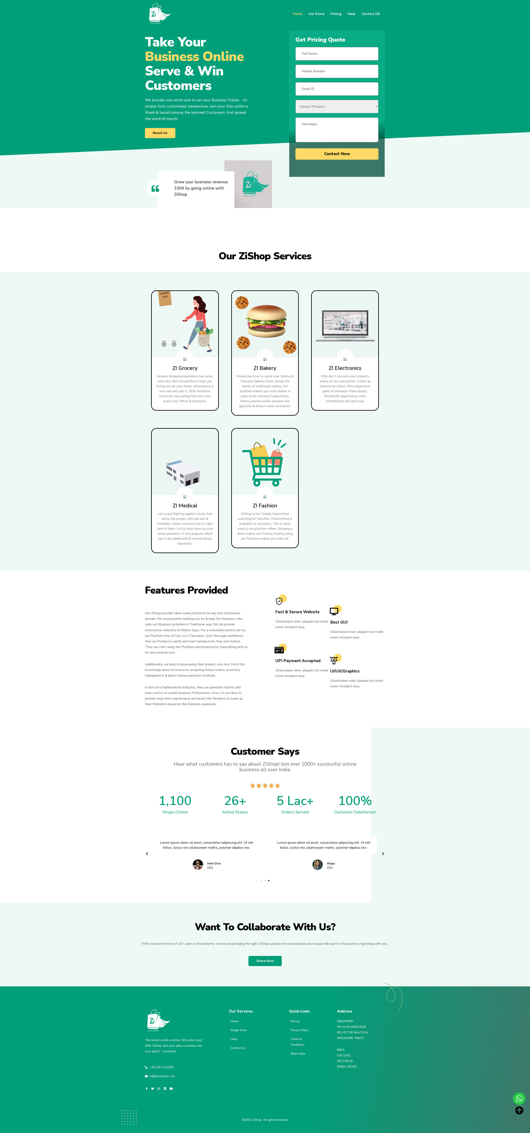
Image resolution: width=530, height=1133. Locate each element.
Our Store (316, 14)
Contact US (371, 14)
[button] (160, 133)
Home (297, 14)
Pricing (336, 14)
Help (351, 14)
